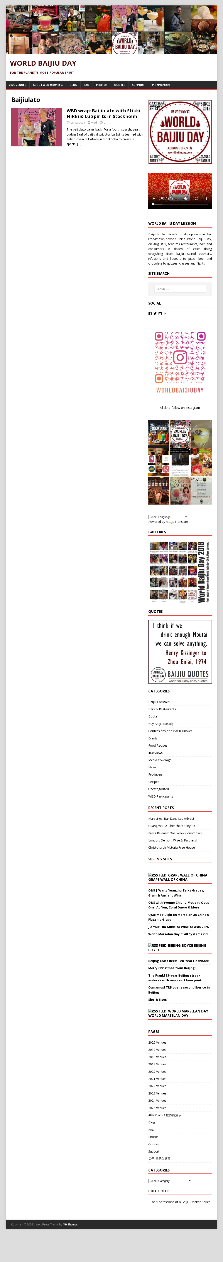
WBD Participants (160, 796)
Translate (181, 522)
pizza (192, 258)
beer (201, 258)
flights (200, 263)
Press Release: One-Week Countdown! (175, 833)
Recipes (153, 782)
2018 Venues (157, 1057)
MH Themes (70, 1224)
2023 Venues (157, 1093)
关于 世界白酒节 (160, 85)
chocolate (155, 263)
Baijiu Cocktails (159, 702)
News (152, 767)
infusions (154, 258)
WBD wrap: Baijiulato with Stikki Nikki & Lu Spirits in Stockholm (103, 113)
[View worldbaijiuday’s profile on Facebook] (150, 313)
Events (153, 738)
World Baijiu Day (199, 239)
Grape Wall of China (168, 879)
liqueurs (175, 258)
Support (138, 85)
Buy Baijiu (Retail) (160, 724)
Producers (155, 774)
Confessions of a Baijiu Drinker (170, 731)
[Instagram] (160, 313)
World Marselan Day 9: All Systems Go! (178, 934)
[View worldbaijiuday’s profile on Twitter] (155, 313)
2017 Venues (157, 1049)
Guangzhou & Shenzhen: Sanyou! (171, 826)
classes (184, 263)
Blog (73, 85)
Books (152, 716)
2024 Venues (157, 1100)
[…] (79, 144)
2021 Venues (157, 1079)
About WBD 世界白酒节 (48, 85)
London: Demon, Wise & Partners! (172, 840)
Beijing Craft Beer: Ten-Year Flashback (178, 961)
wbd (94, 122)
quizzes (172, 263)
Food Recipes (157, 745)
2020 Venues (157, 1071)
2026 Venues (17, 85)
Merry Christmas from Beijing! (172, 968)
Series (206, 1202)
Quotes (119, 85)
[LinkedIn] (165, 313)
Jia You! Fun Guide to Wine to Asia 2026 (178, 927)
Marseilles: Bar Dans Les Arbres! (171, 818)
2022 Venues (157, 1086)
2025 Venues (157, 1108)
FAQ (86, 85)
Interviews (155, 753)
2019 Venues (157, 1064)
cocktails (205, 253)
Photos (101, 85)
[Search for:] (180, 289)
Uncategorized (158, 789)
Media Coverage (159, 760)
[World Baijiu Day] (112, 52)
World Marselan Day (168, 1015)
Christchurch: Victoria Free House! (172, 847)
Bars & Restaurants (162, 709)
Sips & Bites (157, 999)
